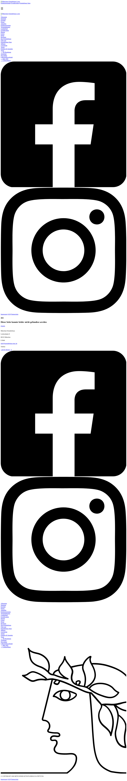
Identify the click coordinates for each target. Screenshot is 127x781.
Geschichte (4, 45)
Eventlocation (15, 3)
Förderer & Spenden (7, 49)
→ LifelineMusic (6, 60)
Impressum (4, 314)
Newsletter (4, 55)
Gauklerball (4, 29)
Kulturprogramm (6, 3)
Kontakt (3, 20)
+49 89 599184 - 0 (6, 350)
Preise (2, 35)
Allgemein (4, 17)
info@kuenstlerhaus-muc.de (9, 343)
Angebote (4, 54)
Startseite (3, 19)
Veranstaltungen (5, 27)
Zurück (3, 326)
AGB (9, 314)
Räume (3, 32)
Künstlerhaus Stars (24, 3)
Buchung (3, 37)
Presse (2, 22)
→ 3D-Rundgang (6, 52)
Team (2, 50)
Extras (2, 34)
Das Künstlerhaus (6, 39)
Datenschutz (14, 314)
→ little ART (4, 59)
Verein (3, 47)
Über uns (3, 40)
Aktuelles (3, 24)
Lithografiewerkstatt (7, 57)
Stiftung (3, 44)
